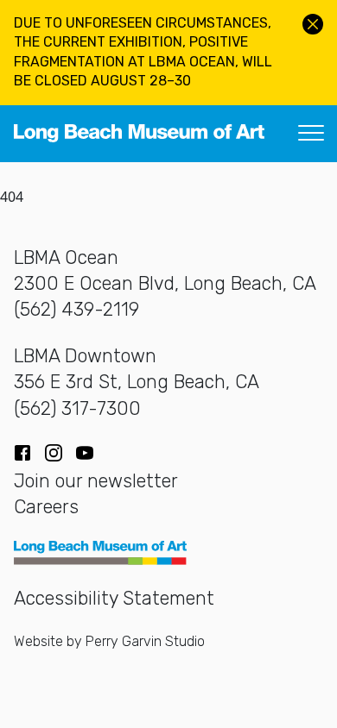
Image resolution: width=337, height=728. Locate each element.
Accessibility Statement (114, 598)
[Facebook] (22, 452)
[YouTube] (84, 452)
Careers (46, 507)
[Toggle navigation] (311, 133)
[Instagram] (53, 452)
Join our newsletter (96, 481)
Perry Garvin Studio (145, 641)
